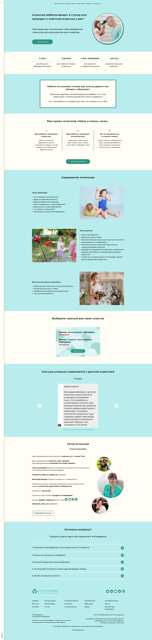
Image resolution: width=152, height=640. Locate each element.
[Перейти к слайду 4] (66, 429)
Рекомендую (49, 604)
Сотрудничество (71, 601)
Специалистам (71, 607)
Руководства (90, 601)
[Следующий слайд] (116, 406)
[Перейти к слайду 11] (76, 429)
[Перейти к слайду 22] (92, 429)
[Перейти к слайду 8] (72, 429)
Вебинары (89, 604)
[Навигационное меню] (2, 2)
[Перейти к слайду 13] (79, 429)
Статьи (47, 607)
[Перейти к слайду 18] (86, 429)
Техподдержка (78, 630)
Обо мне (35, 604)
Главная (35, 601)
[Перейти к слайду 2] (63, 429)
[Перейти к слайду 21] (90, 429)
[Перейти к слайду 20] (89, 429)
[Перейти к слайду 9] (73, 429)
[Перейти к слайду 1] (62, 429)
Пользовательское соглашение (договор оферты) (48, 622)
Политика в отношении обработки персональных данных (51, 620)
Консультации (50, 601)
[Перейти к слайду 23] (93, 429)
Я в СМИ (35, 607)
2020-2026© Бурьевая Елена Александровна (109, 615)
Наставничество (111, 601)
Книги (107, 604)
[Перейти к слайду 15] (82, 429)
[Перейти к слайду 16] (83, 429)
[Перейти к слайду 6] (69, 429)
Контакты (68, 604)
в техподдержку (98, 536)
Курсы (87, 607)
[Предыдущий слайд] (40, 406)
